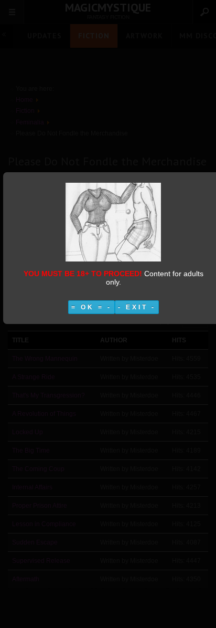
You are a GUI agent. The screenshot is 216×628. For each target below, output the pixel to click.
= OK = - (91, 307)
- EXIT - (137, 307)
